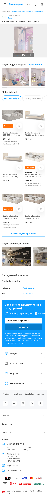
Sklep (10, 18)
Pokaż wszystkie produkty (23, 233)
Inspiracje (17, 394)
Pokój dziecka (28, 288)
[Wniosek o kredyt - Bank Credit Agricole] (39, 484)
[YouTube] (14, 403)
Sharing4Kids (14, 15)
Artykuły (40, 394)
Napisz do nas (12, 465)
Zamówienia (7, 424)
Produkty (6, 394)
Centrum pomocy (14, 470)
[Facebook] (5, 403)
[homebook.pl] (16, 4)
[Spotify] (40, 403)
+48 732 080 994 (15, 444)
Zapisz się (23, 327)
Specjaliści (29, 394)
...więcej (22, 343)
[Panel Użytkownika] (35, 4)
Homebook (6, 432)
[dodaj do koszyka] (19, 126)
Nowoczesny (28, 293)
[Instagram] (23, 403)
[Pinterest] (32, 403)
